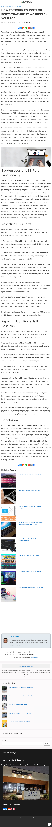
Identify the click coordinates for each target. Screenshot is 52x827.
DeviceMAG (3, 6)
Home (15, 817)
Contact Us (36, 817)
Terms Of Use (30, 817)
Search (4, 741)
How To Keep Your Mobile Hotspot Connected (21, 687)
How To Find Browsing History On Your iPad (20, 713)
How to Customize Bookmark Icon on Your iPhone (22, 696)
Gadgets (9, 6)
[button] (51, 2)
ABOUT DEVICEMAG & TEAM (26, 666)
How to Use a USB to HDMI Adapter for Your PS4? (20, 654)
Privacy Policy (24, 817)
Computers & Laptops (16, 6)
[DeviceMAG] (26, 2)
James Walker (14, 636)
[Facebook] (18, 28)
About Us (18, 817)
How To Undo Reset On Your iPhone (18, 704)
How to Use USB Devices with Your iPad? (17, 652)
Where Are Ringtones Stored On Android (19, 721)
